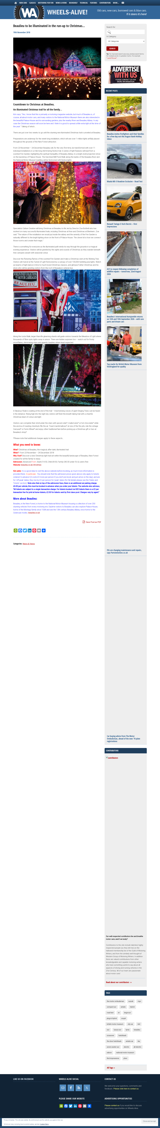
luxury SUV (117, 1030)
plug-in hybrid (112, 1018)
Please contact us (112, 1105)
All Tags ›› (111, 1067)
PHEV (125, 1058)
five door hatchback (114, 1041)
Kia (139, 1041)
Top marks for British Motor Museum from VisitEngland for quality (124, 365)
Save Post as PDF (93, 522)
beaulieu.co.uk (34, 513)
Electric (126, 1047)
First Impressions (113, 1058)
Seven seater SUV (113, 1047)
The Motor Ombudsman (115, 1001)
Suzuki (130, 1001)
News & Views (29, 544)
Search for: (110, 27)
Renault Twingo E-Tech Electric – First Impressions (122, 225)
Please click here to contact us (126, 1089)
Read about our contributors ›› (119, 982)
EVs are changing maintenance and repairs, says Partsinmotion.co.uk (124, 551)
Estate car (129, 1041)
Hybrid (132, 1007)
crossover (110, 1035)
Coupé (123, 1018)
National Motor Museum (125, 1053)
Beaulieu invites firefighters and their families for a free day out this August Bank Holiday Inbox (125, 136)
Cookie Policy (44, 1124)
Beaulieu (137, 1030)
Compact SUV (111, 1007)
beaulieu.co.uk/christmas (31, 465)
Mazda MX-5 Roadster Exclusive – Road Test (124, 181)
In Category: (111, 36)
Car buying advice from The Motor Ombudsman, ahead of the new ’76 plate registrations (123, 739)
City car (130, 1024)
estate (123, 1007)
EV (119, 1013)
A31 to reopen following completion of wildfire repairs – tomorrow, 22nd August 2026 (124, 272)
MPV (139, 1001)
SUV (108, 1030)
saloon (109, 1053)
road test (110, 1013)
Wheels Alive (51, 12)
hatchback (122, 1035)
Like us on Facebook (23, 1079)
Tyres (127, 1030)
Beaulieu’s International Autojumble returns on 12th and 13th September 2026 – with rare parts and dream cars (125, 319)
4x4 (139, 1024)
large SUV (127, 1013)
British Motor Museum (115, 1024)
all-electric (137, 1047)
